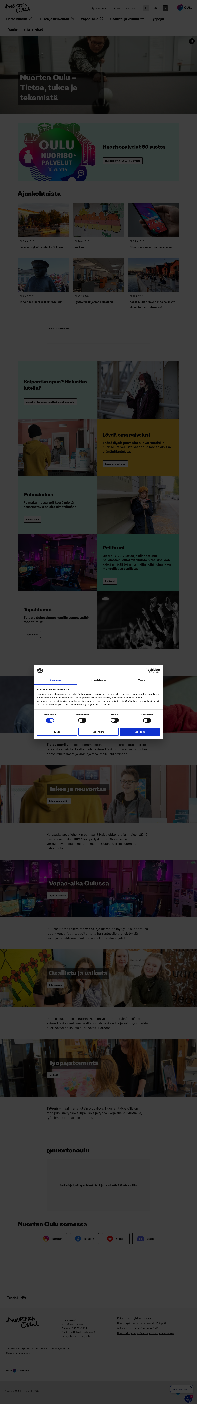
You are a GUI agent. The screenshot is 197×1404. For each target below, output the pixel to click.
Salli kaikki (140, 732)
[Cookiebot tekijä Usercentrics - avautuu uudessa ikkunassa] (147, 670)
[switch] (82, 720)
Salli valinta (98, 732)
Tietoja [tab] (141, 680)
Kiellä (57, 732)
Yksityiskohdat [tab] (98, 680)
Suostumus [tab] (55, 680)
